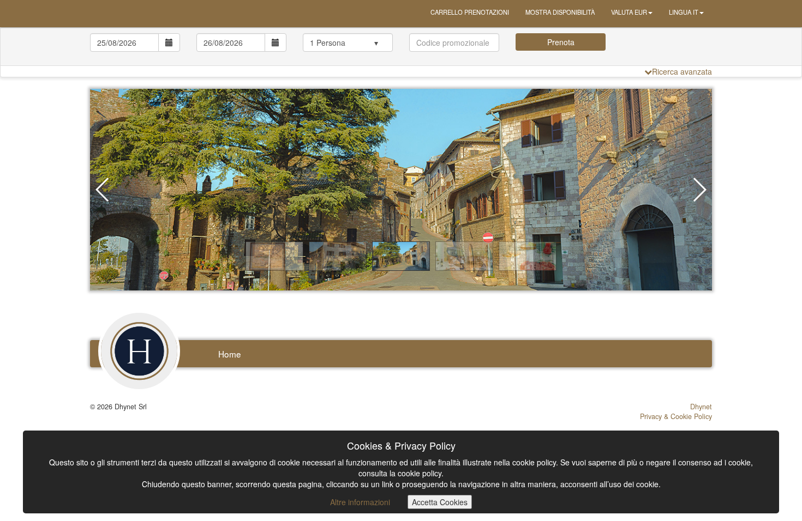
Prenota (560, 42)
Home (229, 354)
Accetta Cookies (440, 501)
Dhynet (701, 406)
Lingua (683, 12)
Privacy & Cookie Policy (676, 416)
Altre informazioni (360, 501)
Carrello (469, 12)
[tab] (401, 47)
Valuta (629, 12)
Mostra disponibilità (560, 12)
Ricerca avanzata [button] (682, 71)
